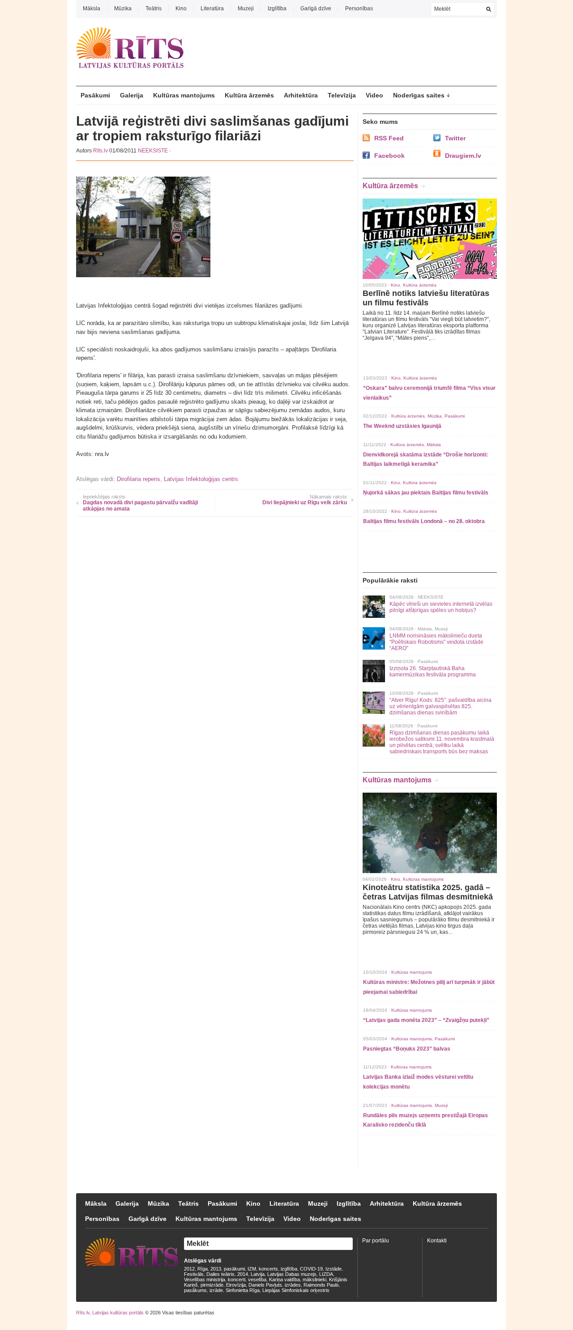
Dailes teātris (220, 1274)
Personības (359, 8)
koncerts (268, 1268)
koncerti (236, 1279)
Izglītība (277, 8)
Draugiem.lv (463, 155)
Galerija (131, 95)
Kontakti (437, 1240)
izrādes (293, 1285)
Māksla (91, 8)
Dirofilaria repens (138, 479)
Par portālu (375, 1240)
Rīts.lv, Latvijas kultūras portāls (110, 1312)
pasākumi (234, 1268)
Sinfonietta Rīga (243, 1290)
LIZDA (326, 1274)
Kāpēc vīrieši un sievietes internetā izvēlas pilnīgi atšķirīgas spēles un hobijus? (440, 607)
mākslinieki (314, 1279)
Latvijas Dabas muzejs (291, 1274)
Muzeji (246, 8)
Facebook (389, 155)
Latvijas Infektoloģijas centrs (201, 479)
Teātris (153, 8)
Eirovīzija (236, 1285)
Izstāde (333, 1268)
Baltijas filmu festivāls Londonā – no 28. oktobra (424, 521)
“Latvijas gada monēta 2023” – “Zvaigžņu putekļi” (426, 1020)
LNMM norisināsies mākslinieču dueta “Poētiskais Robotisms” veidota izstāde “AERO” (436, 642)
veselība (257, 1279)
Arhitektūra (301, 95)
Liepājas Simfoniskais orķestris (295, 1290)
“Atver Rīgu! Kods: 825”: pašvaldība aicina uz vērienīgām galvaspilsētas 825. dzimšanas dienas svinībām (440, 706)
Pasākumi (95, 95)
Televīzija (342, 95)
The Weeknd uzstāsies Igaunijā (402, 426)
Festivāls (194, 1274)
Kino (181, 8)
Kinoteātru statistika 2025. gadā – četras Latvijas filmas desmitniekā (428, 892)
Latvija (258, 1274)
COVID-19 (311, 1268)
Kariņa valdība (284, 1279)
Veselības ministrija (204, 1279)
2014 (242, 1274)
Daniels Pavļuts (265, 1285)
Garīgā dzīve (315, 8)
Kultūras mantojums (184, 95)
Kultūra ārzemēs (249, 95)
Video (374, 95)
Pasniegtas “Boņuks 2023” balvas (406, 1049)
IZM (252, 1268)
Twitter (455, 138)
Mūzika (123, 8)
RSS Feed (389, 138)
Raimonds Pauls (321, 1285)
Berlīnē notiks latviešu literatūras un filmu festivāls (426, 298)
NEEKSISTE (153, 151)
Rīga (202, 1268)
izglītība (289, 1268)
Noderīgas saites (419, 95)
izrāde (216, 1290)
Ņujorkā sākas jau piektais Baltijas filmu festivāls (425, 493)
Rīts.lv (100, 151)
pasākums (195, 1290)
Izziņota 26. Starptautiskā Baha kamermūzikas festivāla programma (432, 671)
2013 (215, 1268)
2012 (189, 1268)
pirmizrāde (212, 1285)
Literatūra (212, 8)
